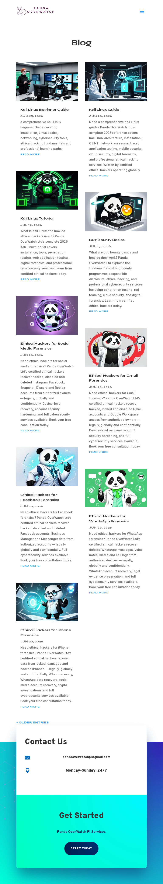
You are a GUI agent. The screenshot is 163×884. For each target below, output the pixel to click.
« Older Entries (32, 722)
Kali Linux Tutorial (36, 218)
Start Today (81, 848)
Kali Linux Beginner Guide (44, 110)
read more (29, 154)
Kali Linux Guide (104, 110)
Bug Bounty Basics (107, 240)
